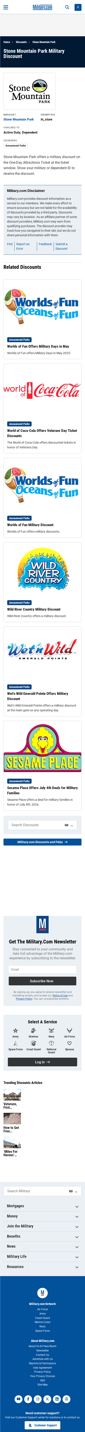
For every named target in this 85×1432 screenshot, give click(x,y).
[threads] (66, 1399)
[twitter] (47, 1399)
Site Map (42, 1384)
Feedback (45, 244)
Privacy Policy (24, 998)
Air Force (42, 1309)
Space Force (42, 1330)
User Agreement (42, 1367)
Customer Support (45, 1425)
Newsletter (42, 1350)
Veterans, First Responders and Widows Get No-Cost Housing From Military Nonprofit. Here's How (12, 1105)
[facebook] (28, 1399)
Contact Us (42, 1354)
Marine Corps (42, 1322)
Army (42, 1313)
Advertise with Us (42, 1359)
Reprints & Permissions (42, 1363)
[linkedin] (57, 1399)
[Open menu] (5, 7)
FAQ (10, 244)
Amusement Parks (15, 145)
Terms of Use (60, 995)
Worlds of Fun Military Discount (30, 525)
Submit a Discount (62, 246)
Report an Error (23, 246)
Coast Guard (42, 1318)
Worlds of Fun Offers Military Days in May (38, 346)
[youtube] (18, 1399)
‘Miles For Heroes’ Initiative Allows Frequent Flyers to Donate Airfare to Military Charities (10, 1153)
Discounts (21, 42)
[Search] (67, 7)
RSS (42, 1380)
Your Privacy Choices (42, 1376)
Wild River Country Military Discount (33, 609)
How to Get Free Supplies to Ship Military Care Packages (11, 1129)
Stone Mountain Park (43, 42)
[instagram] (38, 1399)
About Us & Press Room (42, 1346)
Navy (42, 1326)
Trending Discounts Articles (22, 1083)
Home (6, 42)
